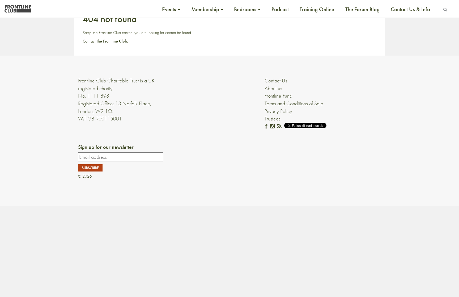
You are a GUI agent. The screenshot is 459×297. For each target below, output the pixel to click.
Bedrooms (246, 9)
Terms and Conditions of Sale (294, 103)
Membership (205, 9)
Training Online (317, 9)
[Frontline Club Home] (17, 7)
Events (169, 9)
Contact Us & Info (410, 9)
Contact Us (276, 80)
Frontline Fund (278, 95)
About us (273, 88)
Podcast (280, 9)
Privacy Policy (278, 111)
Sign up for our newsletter (106, 147)
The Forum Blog (362, 9)
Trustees (272, 118)
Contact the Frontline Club (105, 41)
